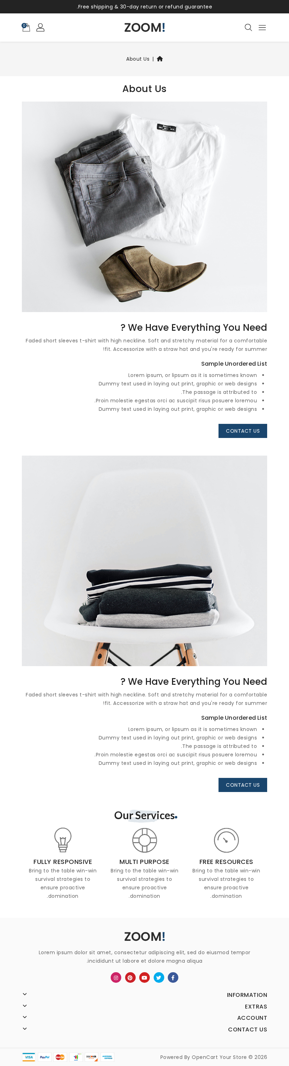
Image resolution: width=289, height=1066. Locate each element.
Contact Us (243, 430)
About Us (137, 58)
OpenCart (205, 1057)
